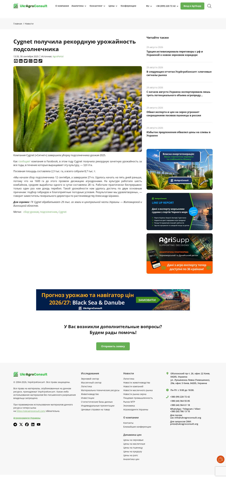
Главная (17, 23)
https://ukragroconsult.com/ (31, 411)
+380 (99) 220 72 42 (180, 396)
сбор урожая (31, 212)
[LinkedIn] (33, 424)
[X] (21, 424)
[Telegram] (15, 424)
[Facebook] (27, 424)
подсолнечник (48, 212)
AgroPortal (58, 56)
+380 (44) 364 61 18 (180, 405)
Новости (29, 23)
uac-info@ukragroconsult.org (185, 417)
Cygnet (63, 212)
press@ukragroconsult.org (184, 424)
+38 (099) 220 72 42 (166, 5)
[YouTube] (38, 424)
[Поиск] (209, 6)
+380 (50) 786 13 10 (180, 411)
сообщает (24, 161)
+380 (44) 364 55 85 (180, 401)
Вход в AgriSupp (192, 5)
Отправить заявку (113, 346)
